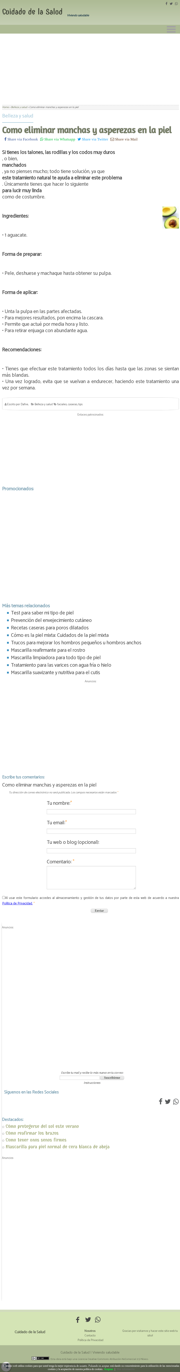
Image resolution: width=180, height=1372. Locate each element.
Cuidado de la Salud (32, 11)
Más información (126, 1369)
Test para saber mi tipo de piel (42, 613)
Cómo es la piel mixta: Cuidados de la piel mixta (60, 635)
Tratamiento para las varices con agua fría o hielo (61, 665)
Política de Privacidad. (17, 903)
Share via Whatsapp (59, 139)
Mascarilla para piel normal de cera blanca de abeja (58, 1147)
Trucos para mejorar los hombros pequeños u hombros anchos (76, 643)
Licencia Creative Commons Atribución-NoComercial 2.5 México (113, 1359)
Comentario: (60, 862)
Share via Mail (126, 139)
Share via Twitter (94, 139)
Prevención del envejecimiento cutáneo (51, 620)
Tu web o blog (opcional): (73, 842)
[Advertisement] (90, 66)
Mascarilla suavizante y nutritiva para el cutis (55, 673)
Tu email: (57, 823)
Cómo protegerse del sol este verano (42, 1126)
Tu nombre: (59, 803)
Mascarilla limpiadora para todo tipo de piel (56, 658)
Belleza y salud (17, 116)
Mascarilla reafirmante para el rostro (48, 650)
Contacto (90, 1335)
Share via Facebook (22, 139)
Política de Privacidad (90, 1340)
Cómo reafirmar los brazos (32, 1133)
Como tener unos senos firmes (36, 1140)
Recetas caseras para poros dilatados (50, 628)
